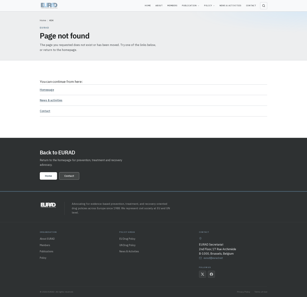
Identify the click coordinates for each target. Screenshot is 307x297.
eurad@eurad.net (213, 258)
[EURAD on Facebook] (211, 274)
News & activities (51, 100)
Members (172, 5)
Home (148, 5)
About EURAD (47, 238)
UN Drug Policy (127, 245)
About (159, 5)
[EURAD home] (49, 6)
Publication (189, 5)
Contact (251, 5)
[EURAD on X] (202, 274)
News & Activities (230, 5)
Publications (46, 251)
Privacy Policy (243, 291)
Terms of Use (260, 291)
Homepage (47, 90)
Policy (208, 5)
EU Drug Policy (127, 238)
